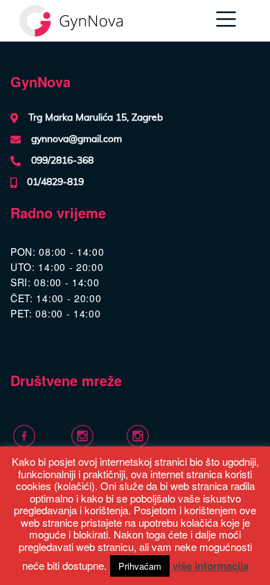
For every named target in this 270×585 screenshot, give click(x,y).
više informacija (210, 565)
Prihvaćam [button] (139, 566)
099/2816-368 (62, 161)
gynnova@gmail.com (76, 139)
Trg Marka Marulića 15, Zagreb (95, 118)
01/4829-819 (55, 182)
